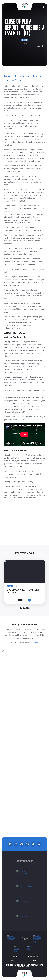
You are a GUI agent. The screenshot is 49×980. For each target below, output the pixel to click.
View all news (24, 608)
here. (37, 643)
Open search (43, 7)
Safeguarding (33, 960)
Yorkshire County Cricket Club (24, 6)
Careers (15, 956)
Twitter (37, 76)
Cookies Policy (15, 960)
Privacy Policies (33, 956)
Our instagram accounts (27, 844)
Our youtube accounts (21, 844)
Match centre (24, 76)
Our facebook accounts (10, 844)
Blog (6, 80)
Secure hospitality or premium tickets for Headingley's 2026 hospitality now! (24, 524)
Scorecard (10, 76)
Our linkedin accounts (38, 844)
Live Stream (17, 80)
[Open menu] (5, 7)
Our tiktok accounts (33, 844)
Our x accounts (16, 844)
